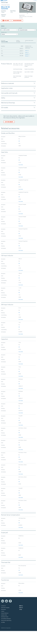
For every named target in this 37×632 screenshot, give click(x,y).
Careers (2, 611)
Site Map (3, 622)
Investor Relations (4, 613)
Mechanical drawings (8, 103)
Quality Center (4, 614)
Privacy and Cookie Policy (6, 620)
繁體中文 (21, 605)
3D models (4, 107)
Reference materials (7, 83)
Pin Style (20, 28)
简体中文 (21, 607)
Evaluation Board (17, 20)
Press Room (3, 609)
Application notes (7, 88)
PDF (19, 141)
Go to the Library (9, 121)
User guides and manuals (9, 93)
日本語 (20, 609)
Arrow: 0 (27, 50)
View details (20, 164)
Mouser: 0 (27, 55)
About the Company (5, 607)
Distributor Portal (4, 616)
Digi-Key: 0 (27, 54)
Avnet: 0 (26, 52)
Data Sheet (6, 20)
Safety (3, 98)
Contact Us (3, 605)
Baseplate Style (4, 32)
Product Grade (3, 28)
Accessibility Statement (6, 618)
